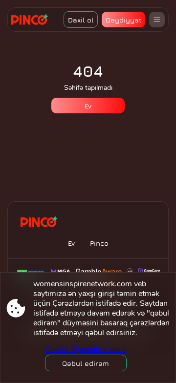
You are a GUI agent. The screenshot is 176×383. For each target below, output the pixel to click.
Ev (88, 106)
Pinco (99, 243)
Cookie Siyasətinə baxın (86, 349)
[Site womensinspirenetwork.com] (33, 19)
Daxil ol (81, 20)
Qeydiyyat (124, 20)
